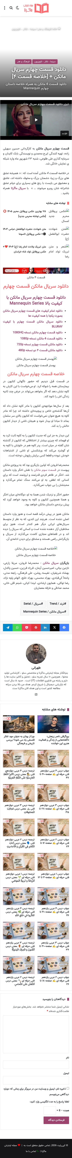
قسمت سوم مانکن (45, 470)
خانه (55, 29)
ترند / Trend (57, 604)
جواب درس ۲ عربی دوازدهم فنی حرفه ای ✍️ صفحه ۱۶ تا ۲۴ (54, 843)
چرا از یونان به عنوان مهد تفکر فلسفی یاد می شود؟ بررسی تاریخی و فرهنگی (19, 740)
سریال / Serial (32, 604)
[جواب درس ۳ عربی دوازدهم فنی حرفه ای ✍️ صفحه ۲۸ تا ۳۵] (53, 793)
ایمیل (66, 1073)
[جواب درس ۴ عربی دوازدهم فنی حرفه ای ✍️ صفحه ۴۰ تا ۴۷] (53, 758)
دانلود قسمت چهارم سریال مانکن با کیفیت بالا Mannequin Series (36, 300)
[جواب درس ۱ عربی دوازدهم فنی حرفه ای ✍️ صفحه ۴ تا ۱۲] (53, 862)
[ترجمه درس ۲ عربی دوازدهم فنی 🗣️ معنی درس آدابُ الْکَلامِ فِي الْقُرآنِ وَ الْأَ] (19, 827)
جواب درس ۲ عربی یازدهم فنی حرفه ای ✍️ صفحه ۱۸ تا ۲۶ (54, 980)
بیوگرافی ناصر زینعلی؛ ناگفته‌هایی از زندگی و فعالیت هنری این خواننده (54, 740)
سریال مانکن (50, 563)
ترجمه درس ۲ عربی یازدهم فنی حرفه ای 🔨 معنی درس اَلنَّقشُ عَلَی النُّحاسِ (20, 980)
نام (67, 1058)
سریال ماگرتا (18, 188)
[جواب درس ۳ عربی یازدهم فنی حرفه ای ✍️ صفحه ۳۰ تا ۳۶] (53, 930)
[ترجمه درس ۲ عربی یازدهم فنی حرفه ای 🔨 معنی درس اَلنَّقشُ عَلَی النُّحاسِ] (19, 965)
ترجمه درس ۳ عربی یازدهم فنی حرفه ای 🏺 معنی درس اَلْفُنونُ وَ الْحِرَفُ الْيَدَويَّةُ (20, 946)
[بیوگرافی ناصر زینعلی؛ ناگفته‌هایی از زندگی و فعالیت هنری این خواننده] (53, 724)
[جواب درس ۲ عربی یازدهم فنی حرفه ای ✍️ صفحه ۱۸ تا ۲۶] (53, 965)
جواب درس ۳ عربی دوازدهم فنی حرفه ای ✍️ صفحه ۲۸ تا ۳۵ (54, 808)
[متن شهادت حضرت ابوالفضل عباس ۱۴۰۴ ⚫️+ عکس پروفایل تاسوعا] (59, 234)
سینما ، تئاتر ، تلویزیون (24, 29)
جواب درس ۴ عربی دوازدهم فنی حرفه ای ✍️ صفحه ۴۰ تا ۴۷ (54, 774)
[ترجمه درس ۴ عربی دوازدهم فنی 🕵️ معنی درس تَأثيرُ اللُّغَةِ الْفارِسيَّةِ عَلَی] (19, 758)
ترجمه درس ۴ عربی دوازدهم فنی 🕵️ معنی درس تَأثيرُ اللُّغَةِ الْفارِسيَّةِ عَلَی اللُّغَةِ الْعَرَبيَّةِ (19, 774)
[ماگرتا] (36, 8)
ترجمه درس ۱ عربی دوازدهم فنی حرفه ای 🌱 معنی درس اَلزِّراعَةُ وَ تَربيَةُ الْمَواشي (20, 877)
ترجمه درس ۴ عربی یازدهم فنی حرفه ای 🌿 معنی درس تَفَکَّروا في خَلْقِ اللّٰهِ (20, 912)
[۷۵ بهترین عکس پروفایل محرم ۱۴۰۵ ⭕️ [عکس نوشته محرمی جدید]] (59, 216)
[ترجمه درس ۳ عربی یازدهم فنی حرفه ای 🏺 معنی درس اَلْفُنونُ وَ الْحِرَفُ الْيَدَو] (19, 930)
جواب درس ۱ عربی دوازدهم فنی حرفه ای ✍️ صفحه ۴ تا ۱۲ (53, 876)
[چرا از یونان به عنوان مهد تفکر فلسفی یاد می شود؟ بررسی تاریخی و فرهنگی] (19, 724)
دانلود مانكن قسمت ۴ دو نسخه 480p (40, 350)
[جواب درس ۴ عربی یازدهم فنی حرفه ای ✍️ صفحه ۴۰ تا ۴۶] (53, 896)
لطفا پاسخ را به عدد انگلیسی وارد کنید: (49, 1102)
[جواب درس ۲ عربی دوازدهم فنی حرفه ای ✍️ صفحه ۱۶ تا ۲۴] (53, 827)
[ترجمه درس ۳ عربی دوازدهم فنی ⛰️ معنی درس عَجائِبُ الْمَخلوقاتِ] (19, 793)
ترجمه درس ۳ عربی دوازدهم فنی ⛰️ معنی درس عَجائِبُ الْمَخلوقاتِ (20, 808)
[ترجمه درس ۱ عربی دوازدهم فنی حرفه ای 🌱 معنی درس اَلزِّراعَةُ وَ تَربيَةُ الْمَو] (19, 862)
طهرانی (36, 667)
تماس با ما (31, 1151)
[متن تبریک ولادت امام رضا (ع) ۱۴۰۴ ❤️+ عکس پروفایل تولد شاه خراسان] (59, 251)
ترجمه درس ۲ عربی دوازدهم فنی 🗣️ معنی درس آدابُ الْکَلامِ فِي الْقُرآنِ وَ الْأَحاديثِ (20, 843)
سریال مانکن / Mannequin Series (43, 612)
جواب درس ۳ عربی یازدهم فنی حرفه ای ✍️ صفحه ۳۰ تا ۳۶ (54, 946)
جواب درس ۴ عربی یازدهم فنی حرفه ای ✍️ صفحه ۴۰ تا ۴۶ (54, 912)
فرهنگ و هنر (44, 29)
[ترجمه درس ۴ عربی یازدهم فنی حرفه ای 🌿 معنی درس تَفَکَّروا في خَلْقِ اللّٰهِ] (19, 896)
